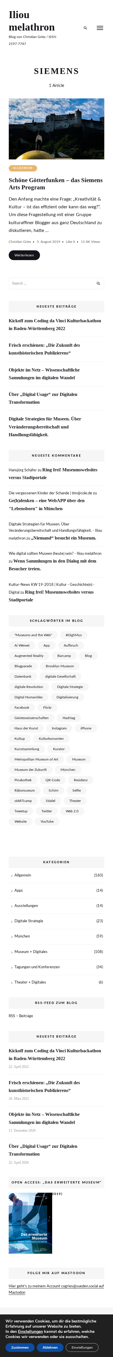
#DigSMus (74, 635)
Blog (88, 655)
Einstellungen (30, 1331)
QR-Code (52, 780)
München (68, 769)
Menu (100, 28)
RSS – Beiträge (21, 1016)
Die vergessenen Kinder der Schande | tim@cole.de (50, 493)
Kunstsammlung (26, 749)
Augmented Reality (28, 655)
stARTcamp (23, 801)
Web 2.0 (72, 811)
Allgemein (23, 168)
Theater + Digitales (30, 982)
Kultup (19, 738)
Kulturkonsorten (51, 738)
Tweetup (21, 811)
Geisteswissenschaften (31, 718)
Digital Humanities (28, 697)
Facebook (21, 707)
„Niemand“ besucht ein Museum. (63, 537)
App (46, 645)
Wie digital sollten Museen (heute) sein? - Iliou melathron (55, 554)
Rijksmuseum (24, 790)
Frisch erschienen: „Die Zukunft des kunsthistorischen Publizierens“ (44, 349)
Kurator (59, 749)
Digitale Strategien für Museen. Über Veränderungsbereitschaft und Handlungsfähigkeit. (45, 426)
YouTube (47, 821)
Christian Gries (20, 241)
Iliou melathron (32, 21)
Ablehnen (50, 1347)
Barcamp (64, 655)
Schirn (54, 790)
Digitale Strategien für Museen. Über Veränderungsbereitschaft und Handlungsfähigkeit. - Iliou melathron (55, 531)
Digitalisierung (67, 697)
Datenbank (22, 676)
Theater (75, 801)
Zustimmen (20, 1347)
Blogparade (23, 666)
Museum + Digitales (31, 952)
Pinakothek (23, 780)
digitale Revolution (28, 687)
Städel (50, 801)
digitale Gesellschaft (60, 676)
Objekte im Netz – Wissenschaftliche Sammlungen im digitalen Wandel (44, 373)
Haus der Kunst (26, 728)
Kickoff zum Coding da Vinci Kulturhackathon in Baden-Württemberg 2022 (55, 324)
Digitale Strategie (70, 687)
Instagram (59, 728)
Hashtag (69, 718)
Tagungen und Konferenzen (37, 967)
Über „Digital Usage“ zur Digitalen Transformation (43, 398)
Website (20, 821)
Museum (78, 759)
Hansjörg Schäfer (23, 470)
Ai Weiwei (22, 645)
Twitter (46, 811)
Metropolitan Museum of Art (36, 759)
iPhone (86, 728)
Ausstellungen (26, 906)
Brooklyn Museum (60, 666)
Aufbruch (71, 645)
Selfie (76, 790)
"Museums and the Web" (33, 635)
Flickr (47, 707)
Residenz (81, 780)
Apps (18, 891)
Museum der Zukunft (30, 769)
